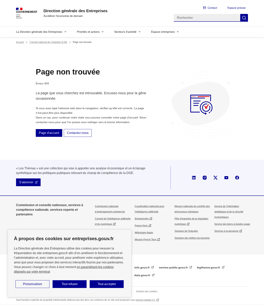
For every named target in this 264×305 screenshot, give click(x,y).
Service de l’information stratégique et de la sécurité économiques (228, 211)
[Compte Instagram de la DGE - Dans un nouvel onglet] (205, 178)
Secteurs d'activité (125, 31)
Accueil (20, 42)
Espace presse (236, 7)
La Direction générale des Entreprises (39, 31)
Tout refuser (70, 284)
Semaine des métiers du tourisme (192, 238)
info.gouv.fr (142, 267)
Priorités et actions (88, 31)
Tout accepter (107, 284)
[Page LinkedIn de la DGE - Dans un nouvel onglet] (194, 178)
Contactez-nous (78, 133)
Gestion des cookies (146, 291)
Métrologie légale (144, 232)
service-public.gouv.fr (173, 267)
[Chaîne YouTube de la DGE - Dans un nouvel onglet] (226, 178)
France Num (141, 225)
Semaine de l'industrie (186, 231)
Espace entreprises (163, 31)
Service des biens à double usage (232, 224)
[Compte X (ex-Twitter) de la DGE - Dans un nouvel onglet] (215, 178)
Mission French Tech (145, 239)
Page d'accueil (49, 133)
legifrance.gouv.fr (209, 267)
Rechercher (244, 18)
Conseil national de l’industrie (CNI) (48, 42)
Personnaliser (32, 284)
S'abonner (26, 182)
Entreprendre (142, 218)
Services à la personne (226, 231)
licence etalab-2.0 (145, 300)
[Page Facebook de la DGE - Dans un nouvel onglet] (237, 178)
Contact (212, 7)
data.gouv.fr (142, 275)
